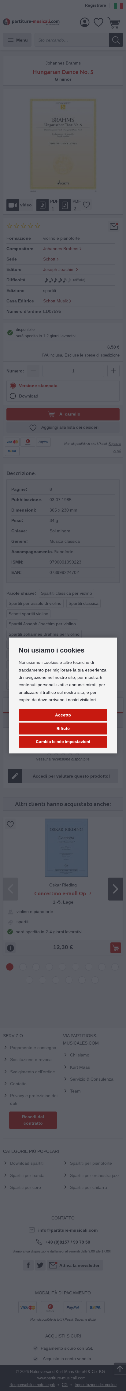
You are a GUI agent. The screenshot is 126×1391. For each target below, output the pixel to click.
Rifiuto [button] (63, 728)
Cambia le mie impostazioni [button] (63, 741)
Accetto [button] (63, 714)
